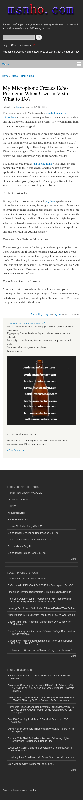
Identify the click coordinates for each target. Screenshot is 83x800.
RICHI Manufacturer (18, 519)
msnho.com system (26, 790)
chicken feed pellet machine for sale (27, 578)
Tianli (18, 106)
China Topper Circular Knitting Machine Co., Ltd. (33, 532)
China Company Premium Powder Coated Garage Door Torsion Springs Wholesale (41, 632)
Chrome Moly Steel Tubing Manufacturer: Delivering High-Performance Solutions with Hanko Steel (38, 739)
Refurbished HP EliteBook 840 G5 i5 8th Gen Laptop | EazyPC (40, 585)
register (57, 314)
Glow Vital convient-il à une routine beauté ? (31, 763)
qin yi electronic (42, 163)
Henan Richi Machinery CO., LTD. (25, 492)
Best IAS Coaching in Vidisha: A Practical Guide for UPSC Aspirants (38, 720)
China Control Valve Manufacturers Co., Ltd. (31, 539)
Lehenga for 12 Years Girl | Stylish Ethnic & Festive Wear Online (41, 608)
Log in (6, 45)
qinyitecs (50, 201)
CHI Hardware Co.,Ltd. (20, 546)
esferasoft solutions (18, 499)
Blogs (14, 76)
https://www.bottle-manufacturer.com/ (26, 323)
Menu (5, 64)
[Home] (39, 10)
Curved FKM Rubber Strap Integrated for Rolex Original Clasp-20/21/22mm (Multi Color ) (40, 642)
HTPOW (12, 505)
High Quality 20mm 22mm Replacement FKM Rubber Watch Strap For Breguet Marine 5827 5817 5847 (39, 600)
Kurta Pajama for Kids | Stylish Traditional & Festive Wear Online (41, 614)
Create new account (22, 45)
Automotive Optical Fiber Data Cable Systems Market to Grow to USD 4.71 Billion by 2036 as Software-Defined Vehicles (41, 699)
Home (5, 76)
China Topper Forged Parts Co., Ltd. (27, 552)
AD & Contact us (15, 450)
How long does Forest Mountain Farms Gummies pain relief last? (42, 757)
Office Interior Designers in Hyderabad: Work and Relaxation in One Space (41, 730)
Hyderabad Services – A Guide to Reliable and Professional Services (39, 677)
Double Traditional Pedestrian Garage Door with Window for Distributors (39, 623)
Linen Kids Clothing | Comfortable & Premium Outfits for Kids (39, 591)
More (73, 558)
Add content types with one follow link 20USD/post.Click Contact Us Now (41, 51)
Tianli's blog (27, 76)
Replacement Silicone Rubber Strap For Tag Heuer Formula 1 (40, 650)
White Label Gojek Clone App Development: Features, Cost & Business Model (40, 749)
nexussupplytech (17, 512)
